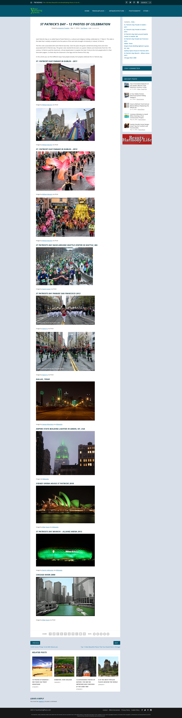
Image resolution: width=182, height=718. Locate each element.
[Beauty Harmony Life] (137, 144)
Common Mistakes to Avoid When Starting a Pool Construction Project (139, 116)
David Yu (45, 328)
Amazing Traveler (63, 28)
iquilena (51, 424)
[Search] (150, 2)
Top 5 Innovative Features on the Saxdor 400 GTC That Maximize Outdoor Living (139, 85)
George (44, 424)
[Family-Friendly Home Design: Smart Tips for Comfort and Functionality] (126, 125)
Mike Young (46, 527)
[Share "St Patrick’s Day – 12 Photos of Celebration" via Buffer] (73, 634)
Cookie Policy (135, 710)
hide (132, 22)
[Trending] (31, 3)
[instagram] (137, 2)
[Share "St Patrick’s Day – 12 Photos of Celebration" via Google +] (58, 634)
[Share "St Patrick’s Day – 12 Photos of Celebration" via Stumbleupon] (77, 634)
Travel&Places (98, 11)
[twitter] (130, 2)
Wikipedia (59, 424)
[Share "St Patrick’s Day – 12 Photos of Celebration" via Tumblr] (62, 634)
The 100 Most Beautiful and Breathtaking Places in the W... (61, 2)
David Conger (46, 289)
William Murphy (47, 105)
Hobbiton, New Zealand (63, 680)
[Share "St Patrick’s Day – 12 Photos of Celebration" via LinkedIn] (69, 634)
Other (145, 11)
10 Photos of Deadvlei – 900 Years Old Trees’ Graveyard (41, 682)
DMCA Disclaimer (114, 710)
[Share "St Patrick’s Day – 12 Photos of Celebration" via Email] (80, 634)
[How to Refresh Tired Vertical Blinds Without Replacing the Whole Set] (126, 105)
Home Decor (141, 109)
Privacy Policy (125, 710)
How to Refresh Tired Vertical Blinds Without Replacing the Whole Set (139, 105)
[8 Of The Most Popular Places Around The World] (108, 667)
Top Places (84, 28)
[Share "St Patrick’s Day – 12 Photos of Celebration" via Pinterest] (65, 634)
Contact (105, 710)
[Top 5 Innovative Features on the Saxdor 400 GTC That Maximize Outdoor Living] (126, 85)
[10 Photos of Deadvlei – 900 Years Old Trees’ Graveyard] (42, 667)
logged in (42, 701)
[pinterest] (134, 2)
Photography (134, 11)
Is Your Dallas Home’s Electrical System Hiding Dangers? (138, 95)
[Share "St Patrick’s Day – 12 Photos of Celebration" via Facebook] (50, 634)
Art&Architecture (116, 11)
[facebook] (126, 2)
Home (87, 11)
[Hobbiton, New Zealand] (64, 667)
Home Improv (140, 99)
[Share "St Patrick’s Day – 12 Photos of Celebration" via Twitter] (54, 634)
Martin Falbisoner (47, 570)
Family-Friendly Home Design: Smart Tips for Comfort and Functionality (139, 126)
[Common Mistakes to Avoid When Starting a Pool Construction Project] (126, 115)
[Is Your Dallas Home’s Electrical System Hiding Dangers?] (126, 95)
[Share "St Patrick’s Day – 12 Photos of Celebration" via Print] (84, 634)
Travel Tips (144, 89)
